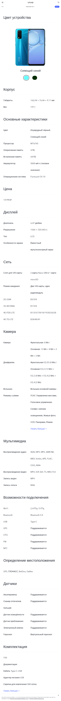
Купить (57, 6)
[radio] (26, 76)
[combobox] (10, 6)
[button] (2, 2)
